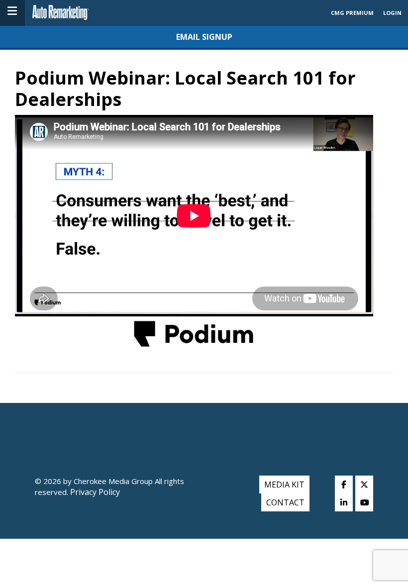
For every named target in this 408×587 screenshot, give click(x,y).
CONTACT (285, 502)
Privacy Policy (94, 492)
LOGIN (392, 12)
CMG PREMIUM (352, 12)
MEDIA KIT (284, 484)
